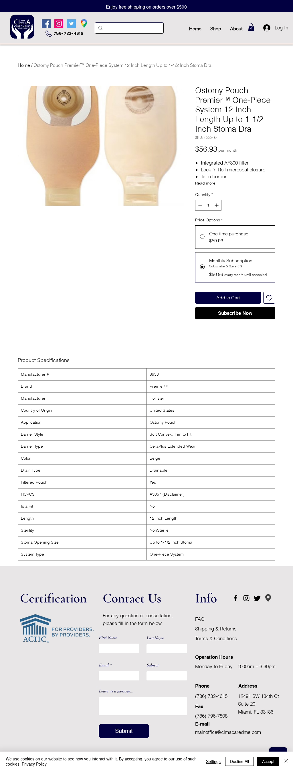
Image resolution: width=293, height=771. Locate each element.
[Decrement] (199, 205)
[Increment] (217, 205)
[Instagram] (58, 23)
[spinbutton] (208, 205)
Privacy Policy (34, 764)
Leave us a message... (116, 691)
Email (104, 665)
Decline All (239, 761)
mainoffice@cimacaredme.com (228, 732)
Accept (268, 761)
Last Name (155, 638)
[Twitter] (71, 23)
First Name (108, 637)
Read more (205, 183)
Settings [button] (213, 761)
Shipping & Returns (216, 629)
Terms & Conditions (216, 638)
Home (24, 65)
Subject (153, 665)
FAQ (200, 619)
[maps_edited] (268, 598)
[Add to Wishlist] (269, 298)
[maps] (84, 23)
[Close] (286, 761)
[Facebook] (46, 23)
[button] (251, 27)
